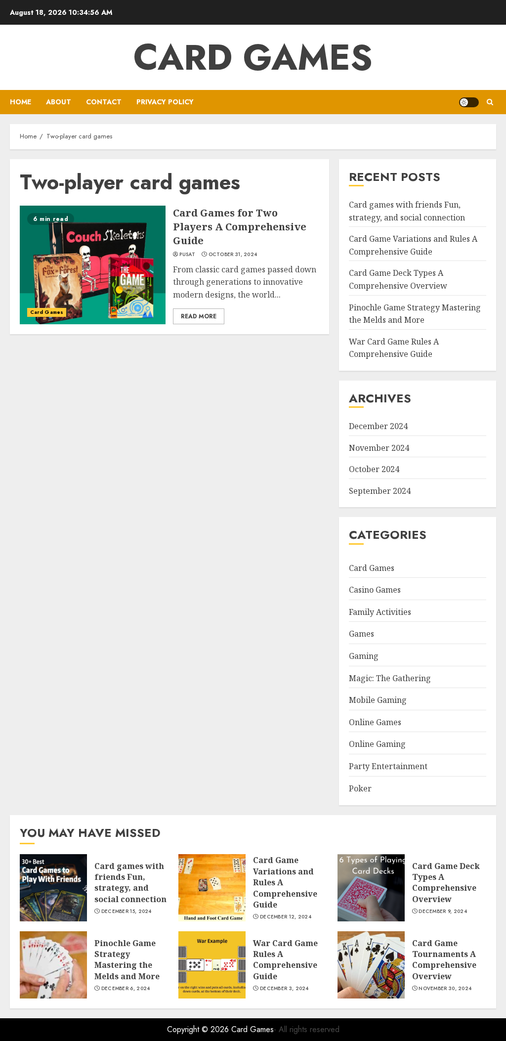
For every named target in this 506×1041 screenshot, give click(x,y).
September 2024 (380, 490)
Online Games (375, 722)
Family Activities (380, 612)
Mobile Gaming (378, 699)
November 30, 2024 (445, 988)
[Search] (490, 102)
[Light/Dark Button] (469, 102)
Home (20, 102)
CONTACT (104, 102)
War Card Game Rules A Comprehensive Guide (394, 348)
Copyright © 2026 (199, 1029)
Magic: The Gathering (390, 678)
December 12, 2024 (285, 916)
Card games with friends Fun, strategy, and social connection (130, 883)
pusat (187, 254)
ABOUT (58, 102)
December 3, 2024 (284, 988)
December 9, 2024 (443, 911)
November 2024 (379, 447)
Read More (198, 316)
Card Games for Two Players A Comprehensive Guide (239, 226)
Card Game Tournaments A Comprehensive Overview (444, 960)
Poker (360, 788)
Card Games (253, 57)
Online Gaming (377, 743)
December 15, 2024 (126, 911)
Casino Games (375, 589)
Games (361, 633)
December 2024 (378, 426)
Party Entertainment (388, 766)
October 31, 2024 (233, 254)
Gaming (364, 656)
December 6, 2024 (125, 988)
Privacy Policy (165, 102)
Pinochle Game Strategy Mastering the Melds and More (127, 960)
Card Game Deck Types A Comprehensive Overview (446, 883)
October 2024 (374, 469)
